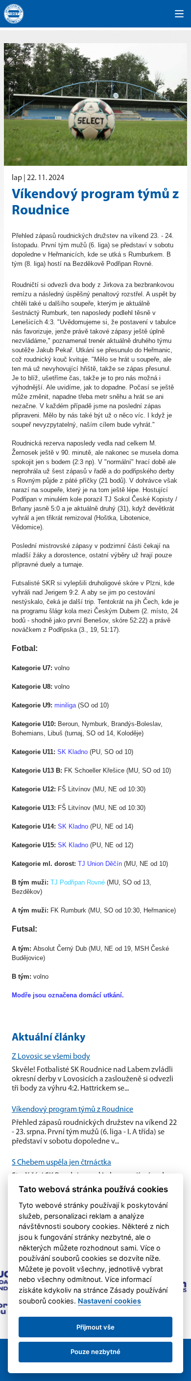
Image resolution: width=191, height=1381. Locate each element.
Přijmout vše (95, 1327)
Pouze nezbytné (95, 1351)
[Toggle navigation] (179, 14)
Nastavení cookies (109, 1301)
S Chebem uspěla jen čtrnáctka (61, 1163)
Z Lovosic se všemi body (51, 1057)
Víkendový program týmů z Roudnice (72, 1110)
